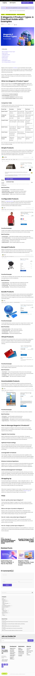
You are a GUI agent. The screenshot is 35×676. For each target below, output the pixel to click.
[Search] (32, 592)
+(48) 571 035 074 (5, 659)
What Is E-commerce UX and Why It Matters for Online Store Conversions (12, 630)
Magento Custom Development (13, 649)
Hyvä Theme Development (12, 651)
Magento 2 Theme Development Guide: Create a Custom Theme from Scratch (26, 563)
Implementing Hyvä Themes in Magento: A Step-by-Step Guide (7, 562)
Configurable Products (6, 54)
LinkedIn (24, 0)
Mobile (3, 602)
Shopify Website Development (12, 653)
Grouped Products (5, 56)
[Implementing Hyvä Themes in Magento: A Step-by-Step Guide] (9, 554)
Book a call (10, 0)
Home (2, 10)
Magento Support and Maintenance (21, 652)
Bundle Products (5, 57)
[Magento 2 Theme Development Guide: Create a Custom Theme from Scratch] (26, 554)
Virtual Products (5, 59)
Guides (3, 598)
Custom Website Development (12, 655)
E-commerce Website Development (12, 658)
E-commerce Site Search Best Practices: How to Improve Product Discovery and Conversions (15, 621)
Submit (7, 585)
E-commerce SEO (21, 653)
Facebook (31, 0)
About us (28, 649)
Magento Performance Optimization (20, 649)
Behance (28, 0)
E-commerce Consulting (20, 655)
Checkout (3, 604)
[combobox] (17, 592)
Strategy (3, 615)
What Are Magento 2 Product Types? (8, 51)
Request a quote (25, 2)
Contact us (28, 654)
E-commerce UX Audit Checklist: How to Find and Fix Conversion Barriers (12, 628)
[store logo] (4, 2)
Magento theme (4, 610)
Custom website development (11, 14)
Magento (7, 10)
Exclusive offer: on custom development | (18, 7)
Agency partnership (30, 650)
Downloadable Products (6, 60)
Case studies (29, 648)
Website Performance (21, 14)
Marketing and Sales (5, 612)
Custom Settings (10, 181)
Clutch (34, 0)
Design (3, 609)
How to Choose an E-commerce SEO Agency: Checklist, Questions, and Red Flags (13, 623)
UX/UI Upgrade (4, 611)
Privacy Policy (29, 652)
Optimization (4, 599)
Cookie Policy (15, 175)
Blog (4, 10)
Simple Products (5, 53)
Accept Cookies (9, 178)
